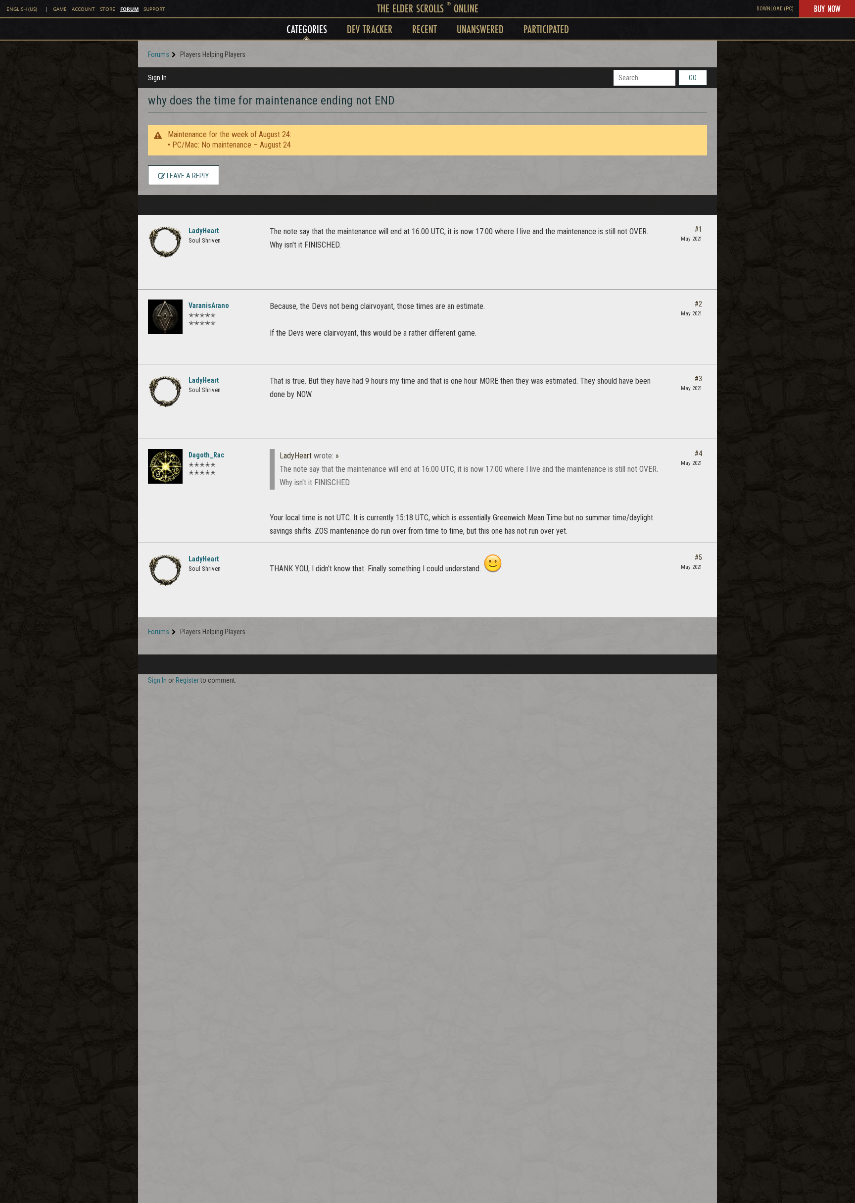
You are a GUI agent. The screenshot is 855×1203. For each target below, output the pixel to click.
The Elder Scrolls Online (427, 8)
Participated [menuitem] (546, 29)
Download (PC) (775, 8)
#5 (698, 557)
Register (187, 680)
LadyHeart (204, 231)
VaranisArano (209, 305)
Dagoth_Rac (206, 455)
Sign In (157, 78)
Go (693, 78)
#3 (698, 379)
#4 (698, 453)
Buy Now (827, 8)
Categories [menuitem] (306, 29)
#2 (698, 304)
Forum (129, 8)
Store (107, 9)
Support (154, 9)
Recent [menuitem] (424, 29)
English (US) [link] (21, 9)
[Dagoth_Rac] (165, 466)
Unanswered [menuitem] (480, 29)
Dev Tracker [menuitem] (369, 29)
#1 (698, 229)
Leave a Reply (187, 176)
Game (60, 9)
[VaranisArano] (165, 317)
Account (83, 9)
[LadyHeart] (165, 242)
